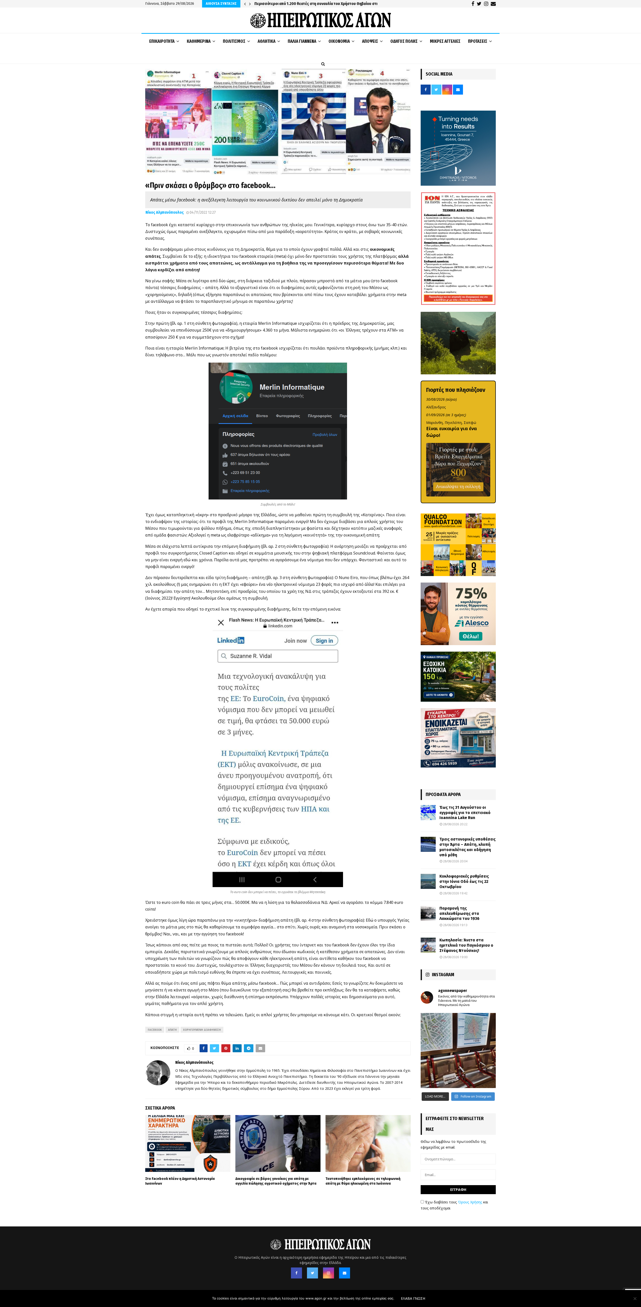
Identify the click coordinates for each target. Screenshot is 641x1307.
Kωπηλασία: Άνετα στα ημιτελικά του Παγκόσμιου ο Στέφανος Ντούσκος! (466, 945)
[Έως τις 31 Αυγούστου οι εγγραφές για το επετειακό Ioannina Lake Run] (428, 812)
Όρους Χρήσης (470, 1202)
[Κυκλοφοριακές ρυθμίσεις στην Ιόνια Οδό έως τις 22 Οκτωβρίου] (428, 881)
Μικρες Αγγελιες (445, 41)
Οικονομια (339, 41)
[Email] (344, 1272)
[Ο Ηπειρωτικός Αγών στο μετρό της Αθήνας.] (458, 1050)
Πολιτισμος (234, 41)
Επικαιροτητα (162, 41)
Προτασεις (477, 41)
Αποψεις (370, 41)
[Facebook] (296, 1272)
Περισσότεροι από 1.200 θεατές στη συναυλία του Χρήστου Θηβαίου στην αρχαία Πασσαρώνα (337, 3)
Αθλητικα (266, 41)
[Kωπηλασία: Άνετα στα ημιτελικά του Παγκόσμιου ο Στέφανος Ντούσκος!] (428, 945)
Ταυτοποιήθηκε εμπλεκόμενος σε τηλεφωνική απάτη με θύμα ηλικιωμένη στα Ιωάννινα (363, 1181)
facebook (155, 1029)
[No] (634, 1298)
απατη (172, 1029)
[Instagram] (328, 1272)
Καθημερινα (199, 41)
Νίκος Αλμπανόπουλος (164, 212)
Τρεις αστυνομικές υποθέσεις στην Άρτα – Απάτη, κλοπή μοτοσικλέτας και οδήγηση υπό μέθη (467, 847)
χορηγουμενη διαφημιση (202, 1029)
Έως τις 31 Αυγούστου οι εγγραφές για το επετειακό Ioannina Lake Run (465, 812)
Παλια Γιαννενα (302, 41)
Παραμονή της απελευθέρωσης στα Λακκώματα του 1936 (459, 913)
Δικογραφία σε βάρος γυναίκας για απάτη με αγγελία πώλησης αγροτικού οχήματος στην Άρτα (275, 1181)
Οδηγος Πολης (404, 41)
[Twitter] (312, 1272)
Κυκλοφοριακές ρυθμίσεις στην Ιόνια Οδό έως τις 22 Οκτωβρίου (464, 881)
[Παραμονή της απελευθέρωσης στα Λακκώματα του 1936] (428, 913)
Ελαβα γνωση (413, 1298)
